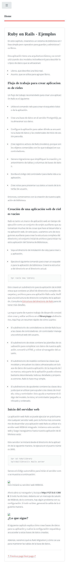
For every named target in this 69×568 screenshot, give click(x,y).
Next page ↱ (30, 556)
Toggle (7, 6)
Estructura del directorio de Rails (37, 301)
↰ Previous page (15, 556)
